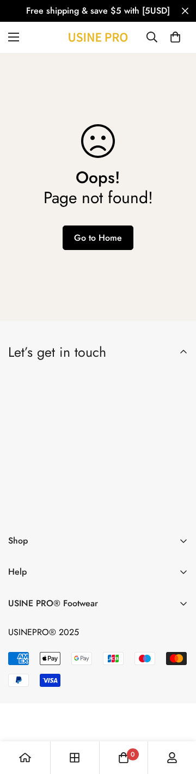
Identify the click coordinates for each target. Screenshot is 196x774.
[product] (25, 757)
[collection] (74, 757)
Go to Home (98, 237)
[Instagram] (85, 508)
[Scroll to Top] (176, 716)
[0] (175, 37)
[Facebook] (53, 508)
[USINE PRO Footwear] (98, 37)
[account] (172, 757)
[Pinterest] (21, 508)
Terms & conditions (119, 479)
